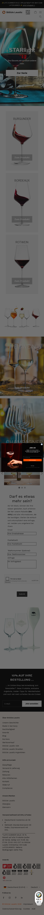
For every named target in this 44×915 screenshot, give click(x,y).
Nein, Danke (32, 465)
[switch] (39, 902)
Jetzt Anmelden (32, 460)
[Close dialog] (41, 444)
